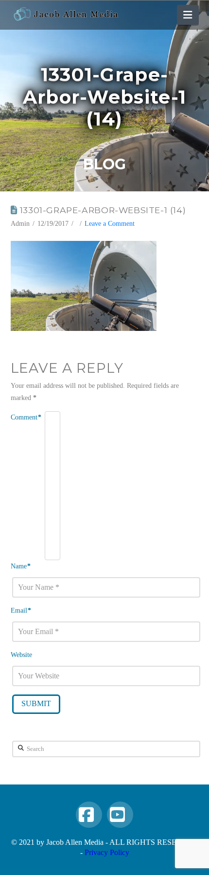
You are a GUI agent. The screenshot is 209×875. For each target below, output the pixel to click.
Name (21, 566)
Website (21, 654)
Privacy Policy (107, 852)
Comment (26, 417)
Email (21, 610)
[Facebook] (89, 815)
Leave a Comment (110, 223)
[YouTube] (120, 815)
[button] (187, 15)
